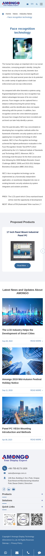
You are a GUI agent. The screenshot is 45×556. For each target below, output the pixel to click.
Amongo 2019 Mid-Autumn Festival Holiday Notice (22, 381)
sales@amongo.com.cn (17, 473)
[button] (43, 251)
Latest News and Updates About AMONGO (22, 291)
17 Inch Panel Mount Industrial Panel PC (22, 234)
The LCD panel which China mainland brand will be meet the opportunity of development (25, 198)
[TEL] (28, 552)
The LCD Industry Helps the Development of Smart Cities (18, 332)
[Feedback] (39, 552)
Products (7, 494)
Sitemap (5, 543)
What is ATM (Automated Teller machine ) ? (24, 204)
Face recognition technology (20, 17)
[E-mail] (16, 552)
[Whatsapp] (5, 552)
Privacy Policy (16, 543)
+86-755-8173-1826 (17, 468)
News (15, 14)
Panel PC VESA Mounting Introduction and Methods (16, 430)
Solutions (7, 500)
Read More (21, 265)
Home (8, 14)
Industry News (26, 14)
